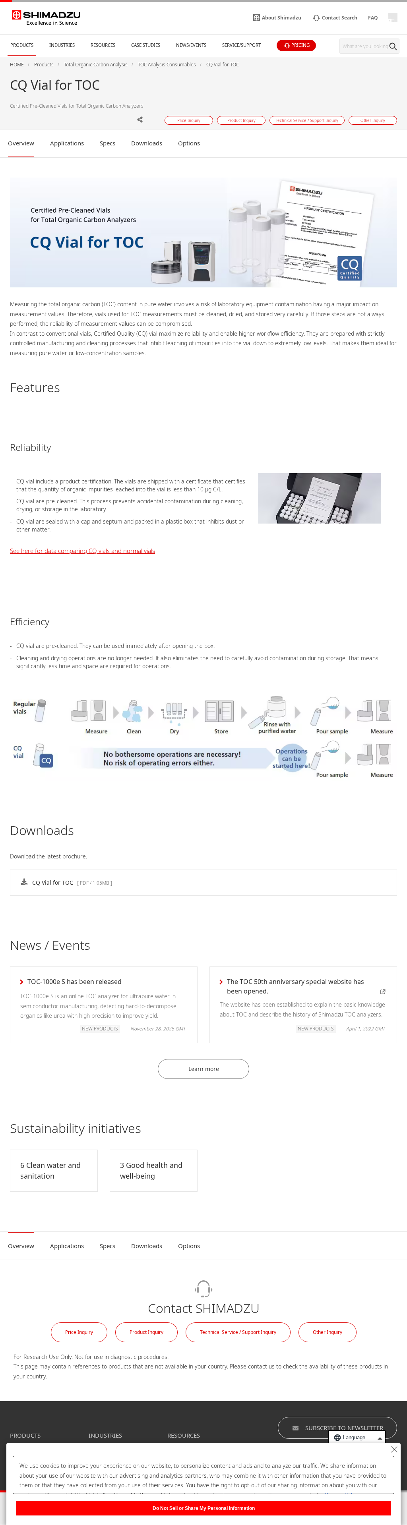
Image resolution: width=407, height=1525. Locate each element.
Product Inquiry (146, 1332)
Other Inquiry (327, 1332)
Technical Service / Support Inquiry (238, 1332)
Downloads (146, 143)
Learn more (203, 1069)
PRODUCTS (25, 1435)
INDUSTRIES (105, 1435)
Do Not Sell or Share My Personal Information (204, 1508)
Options (189, 143)
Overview (21, 143)
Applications (67, 143)
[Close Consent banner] (394, 1449)
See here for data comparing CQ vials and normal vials (82, 551)
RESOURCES (183, 1435)
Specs (107, 143)
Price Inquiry (79, 1332)
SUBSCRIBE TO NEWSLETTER (344, 1428)
